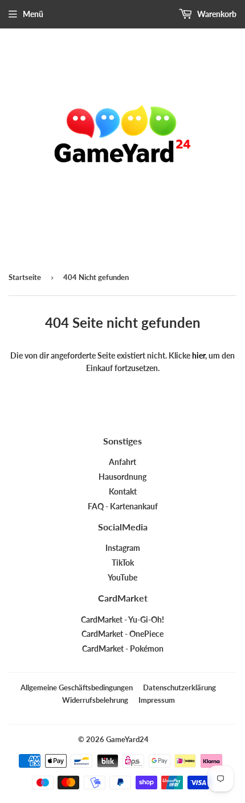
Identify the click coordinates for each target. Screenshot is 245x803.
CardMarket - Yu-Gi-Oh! (122, 619)
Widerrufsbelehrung (95, 700)
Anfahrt (122, 462)
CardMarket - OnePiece (122, 634)
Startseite (25, 277)
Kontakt (123, 491)
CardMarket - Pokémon (123, 648)
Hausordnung (122, 476)
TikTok (123, 562)
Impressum (156, 700)
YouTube (122, 577)
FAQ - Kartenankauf (123, 506)
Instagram (122, 548)
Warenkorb (215, 14)
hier (198, 355)
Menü (33, 14)
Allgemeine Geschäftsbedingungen (77, 687)
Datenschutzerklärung (179, 687)
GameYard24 (127, 739)
